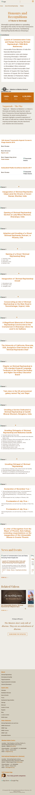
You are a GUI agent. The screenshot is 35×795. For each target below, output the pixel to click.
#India (8, 570)
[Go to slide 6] (19, 425)
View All (4, 577)
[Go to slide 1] (16, 186)
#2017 (4, 570)
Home (1, 6)
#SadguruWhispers (17, 619)
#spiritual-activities (21, 570)
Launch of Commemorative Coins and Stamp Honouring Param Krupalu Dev (13, 562)
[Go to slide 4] (18, 248)
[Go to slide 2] (17, 186)
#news (13, 570)
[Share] (2, 571)
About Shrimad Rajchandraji (11, 6)
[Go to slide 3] (18, 186)
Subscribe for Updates (17, 634)
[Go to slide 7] (20, 425)
